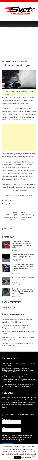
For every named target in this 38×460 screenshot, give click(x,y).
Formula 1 (12, 200)
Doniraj (30, 195)
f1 (9, 204)
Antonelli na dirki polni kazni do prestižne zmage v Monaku (23, 256)
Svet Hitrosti (12, 358)
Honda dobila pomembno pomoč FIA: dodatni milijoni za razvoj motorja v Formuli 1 (23, 291)
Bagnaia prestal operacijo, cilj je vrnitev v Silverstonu (18, 363)
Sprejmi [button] (17, 457)
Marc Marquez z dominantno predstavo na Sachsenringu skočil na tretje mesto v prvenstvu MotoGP (17, 370)
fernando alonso (15, 204)
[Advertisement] (19, 43)
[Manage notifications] (33, 455)
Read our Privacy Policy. (17, 440)
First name (6, 419)
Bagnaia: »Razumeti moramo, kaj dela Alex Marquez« (19, 380)
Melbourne (24, 204)
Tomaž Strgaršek (21, 91)
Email (4, 427)
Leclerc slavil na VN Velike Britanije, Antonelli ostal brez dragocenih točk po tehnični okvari (22, 245)
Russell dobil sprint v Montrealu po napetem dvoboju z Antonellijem (23, 280)
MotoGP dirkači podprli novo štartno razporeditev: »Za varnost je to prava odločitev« (18, 385)
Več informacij (26, 457)
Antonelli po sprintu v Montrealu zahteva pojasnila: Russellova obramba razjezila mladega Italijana (23, 268)
